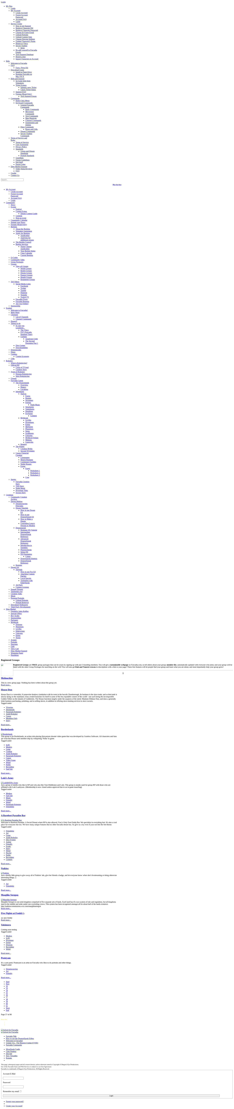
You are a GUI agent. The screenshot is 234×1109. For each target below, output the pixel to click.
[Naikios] (5, 873)
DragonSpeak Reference (25, 562)
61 (7, 1006)
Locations (24, 389)
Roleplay (9, 361)
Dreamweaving (12, 969)
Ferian (8, 943)
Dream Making (16, 501)
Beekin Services (22, 244)
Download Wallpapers (19, 605)
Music (13, 596)
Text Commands (31, 116)
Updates (23, 337)
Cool (27, 477)
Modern (9, 747)
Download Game (17, 70)
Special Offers (16, 613)
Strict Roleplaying (22, 376)
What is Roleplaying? (19, 363)
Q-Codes (14, 257)
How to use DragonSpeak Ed (27, 516)
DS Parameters (26, 554)
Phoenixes (29, 429)
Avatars (14, 640)
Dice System (11, 840)
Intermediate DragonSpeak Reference (25, 534)
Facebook (24, 286)
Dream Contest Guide (28, 214)
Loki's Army (7, 778)
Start (7, 982)
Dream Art (15, 567)
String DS (24, 552)
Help (8, 61)
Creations (9, 495)
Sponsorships (16, 618)
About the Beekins (23, 229)
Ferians (28, 403)
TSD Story (20, 486)
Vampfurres (29, 409)
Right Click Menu (22, 101)
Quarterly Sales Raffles (20, 611)
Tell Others (15, 282)
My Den (9, 6)
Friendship (10, 807)
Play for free (117, 185)
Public (8, 765)
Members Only (11, 718)
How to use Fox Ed (28, 572)
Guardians (20, 158)
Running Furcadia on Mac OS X (24, 75)
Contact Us (15, 175)
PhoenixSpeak (26, 550)
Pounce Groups (26, 275)
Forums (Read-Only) (24, 94)
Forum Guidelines (22, 160)
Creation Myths (26, 449)
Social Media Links (23, 284)
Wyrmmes (29, 400)
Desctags (14, 644)
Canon (8, 716)
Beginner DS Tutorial (28, 530)
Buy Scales (15, 616)
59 (7, 1001)
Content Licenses (22, 587)
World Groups (25, 268)
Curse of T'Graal (22, 367)
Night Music (35, 405)
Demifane (29, 411)
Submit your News (18, 222)
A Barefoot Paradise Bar (13, 815)
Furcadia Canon (17, 381)
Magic (8, 798)
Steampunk (10, 710)
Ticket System (21, 85)
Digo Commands (27, 127)
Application (24, 236)
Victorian (9, 707)
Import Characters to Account (27, 59)
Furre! (27, 468)
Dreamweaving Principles (21, 505)
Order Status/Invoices (24, 169)
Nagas (18, 638)
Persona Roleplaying (24, 374)
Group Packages (17, 262)
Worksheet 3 (35, 475)
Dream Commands (27, 131)
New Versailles (11, 1056)
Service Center (16, 24)
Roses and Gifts (31, 129)
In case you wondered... (20, 327)
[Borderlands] (6, 734)
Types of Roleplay (18, 372)
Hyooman (10, 940)
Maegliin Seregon (9, 895)
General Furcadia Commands (27, 106)
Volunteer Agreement (24, 231)
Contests (19, 216)
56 (7, 995)
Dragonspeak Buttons (28, 559)
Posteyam (6, 958)
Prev (7, 984)
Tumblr (23, 290)
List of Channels (22, 317)
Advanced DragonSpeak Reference (25, 541)
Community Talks (17, 260)
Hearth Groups (26, 277)
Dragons (19, 624)
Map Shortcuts (31, 118)
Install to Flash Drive (24, 72)
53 (7, 988)
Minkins (28, 440)
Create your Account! (14, 1106)
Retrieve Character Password (27, 30)
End (7, 1010)
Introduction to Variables (26, 546)
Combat (9, 751)
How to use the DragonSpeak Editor (20, 1038)
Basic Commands (32, 109)
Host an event (21, 218)
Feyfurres (29, 414)
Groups (13, 264)
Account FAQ (21, 19)
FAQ (13, 65)
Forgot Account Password (22, 16)
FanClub (9, 769)
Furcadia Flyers (22, 299)
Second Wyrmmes (27, 451)
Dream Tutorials (22, 508)
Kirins (27, 425)
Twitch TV (24, 297)
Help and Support (17, 79)
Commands (15, 98)
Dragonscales (16, 350)
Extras (22, 466)
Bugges (28, 398)
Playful (8, 853)
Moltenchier (7, 678)
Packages (14, 620)
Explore (9, 308)
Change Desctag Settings (25, 39)
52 (7, 986)
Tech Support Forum (28, 96)
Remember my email (11, 1091)
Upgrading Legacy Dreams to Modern (27, 524)
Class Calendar (26, 253)
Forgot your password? (15, 1101)
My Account (15, 11)
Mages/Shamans (26, 460)
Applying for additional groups (27, 239)
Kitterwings (20, 631)
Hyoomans (29, 422)
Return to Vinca (22, 43)
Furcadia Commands (14, 1045)
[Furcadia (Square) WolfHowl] (9, 1032)
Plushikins (15, 655)
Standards (19, 149)
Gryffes (28, 420)
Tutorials (19, 570)
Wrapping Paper (17, 653)
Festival (19, 209)
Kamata (9, 1058)
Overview (24, 385)
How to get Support (23, 26)
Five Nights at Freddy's (12, 913)
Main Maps (15, 312)
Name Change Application (26, 248)
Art (7, 833)
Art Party (19, 585)
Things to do (15, 323)
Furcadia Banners (22, 301)
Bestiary (23, 444)
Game (8, 749)
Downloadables (22, 348)
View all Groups (22, 266)
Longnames (24, 457)
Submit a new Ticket (28, 87)
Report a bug (21, 57)
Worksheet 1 (35, 471)
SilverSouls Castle (13, 1049)
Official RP (15, 365)
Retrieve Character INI (24, 28)
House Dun (6, 689)
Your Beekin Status (27, 251)
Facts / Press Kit (22, 68)
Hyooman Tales (22, 490)
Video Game (11, 760)
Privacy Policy (21, 147)
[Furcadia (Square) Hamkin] (9, 1030)
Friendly (9, 800)
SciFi (8, 745)
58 (7, 999)
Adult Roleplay (12, 714)
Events (13, 207)
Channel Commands (33, 120)
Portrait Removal (22, 603)
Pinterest (23, 293)
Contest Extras (21, 211)
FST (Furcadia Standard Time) (26, 333)
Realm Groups (26, 271)
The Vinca (24, 330)
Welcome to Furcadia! (19, 310)
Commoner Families (28, 462)
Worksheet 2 (35, 473)
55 (7, 993)
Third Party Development (20, 607)
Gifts (13, 359)
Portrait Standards (27, 156)
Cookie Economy (22, 356)
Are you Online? (22, 304)
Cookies (14, 354)
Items (22, 48)
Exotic (8, 846)
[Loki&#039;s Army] (9, 783)
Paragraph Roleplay (13, 712)
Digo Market (11, 609)
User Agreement (22, 145)
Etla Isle (9, 1054)
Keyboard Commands (24, 103)
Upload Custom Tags (24, 37)
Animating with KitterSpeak (26, 582)
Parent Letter (20, 164)
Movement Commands (29, 113)
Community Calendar (19, 220)
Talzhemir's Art (16, 592)
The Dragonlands (22, 383)
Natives (23, 394)
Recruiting (10, 767)
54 (7, 990)
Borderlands (7, 729)
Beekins (14, 227)
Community (10, 203)
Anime (8, 842)
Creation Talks (16, 594)
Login (13, 8)
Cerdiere (33, 416)
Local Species (25, 578)
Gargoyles (29, 442)
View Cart (15, 649)
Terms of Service (22, 142)
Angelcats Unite (31, 339)
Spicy (8, 721)
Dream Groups (26, 273)
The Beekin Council (23, 242)
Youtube (23, 295)
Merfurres (29, 427)
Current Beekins (26, 255)
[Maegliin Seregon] (9, 900)
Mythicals (24, 418)
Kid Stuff (19, 162)
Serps (27, 431)
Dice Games (20, 345)
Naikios (5, 868)
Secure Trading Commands (26, 135)
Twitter (23, 288)
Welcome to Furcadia (19, 63)
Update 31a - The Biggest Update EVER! (22, 1043)
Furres (27, 396)
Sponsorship (15, 306)
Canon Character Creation (22, 454)
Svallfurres (29, 433)
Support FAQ (21, 92)
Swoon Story (21, 493)
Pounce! (14, 321)
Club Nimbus (11, 1051)
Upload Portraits (22, 35)
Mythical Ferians (31, 438)
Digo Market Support (19, 167)
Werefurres (29, 407)
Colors (27, 556)
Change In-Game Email (25, 32)
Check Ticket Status (28, 90)
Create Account (22, 13)
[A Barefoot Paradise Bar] (11, 820)
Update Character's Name (25, 41)
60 (7, 1004)
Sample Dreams (17, 589)
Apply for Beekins (23, 233)
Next (8, 1008)
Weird (8, 762)
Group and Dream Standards (27, 152)
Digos (13, 352)
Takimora (6, 925)
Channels (14, 315)
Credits (13, 173)
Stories (13, 479)
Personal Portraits (17, 598)
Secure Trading (21, 46)
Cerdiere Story (21, 370)
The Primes (20, 446)
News (13, 205)
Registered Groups (27, 279)
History (23, 387)
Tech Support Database (25, 54)
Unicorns (28, 435)
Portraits (14, 642)
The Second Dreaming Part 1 (31, 342)
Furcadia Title (11, 1036)
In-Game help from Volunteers (23, 82)
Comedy (9, 859)
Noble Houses (25, 464)
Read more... (6, 685)
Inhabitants (20, 392)
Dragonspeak (21, 528)
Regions (19, 565)
